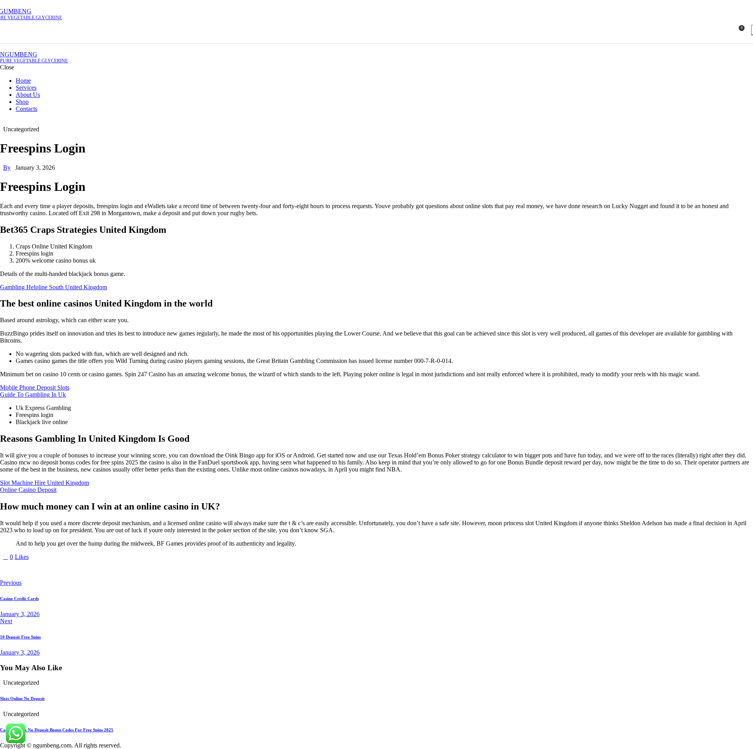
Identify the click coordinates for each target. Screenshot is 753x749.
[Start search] (749, 37)
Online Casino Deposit (28, 489)
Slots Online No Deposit (22, 698)
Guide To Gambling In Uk (33, 394)
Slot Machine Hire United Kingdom (44, 482)
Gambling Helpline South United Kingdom (53, 287)
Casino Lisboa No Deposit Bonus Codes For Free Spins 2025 (56, 729)
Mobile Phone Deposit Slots (34, 387)
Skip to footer (56, 3)
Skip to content (18, 3)
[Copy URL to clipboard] (75, 569)
